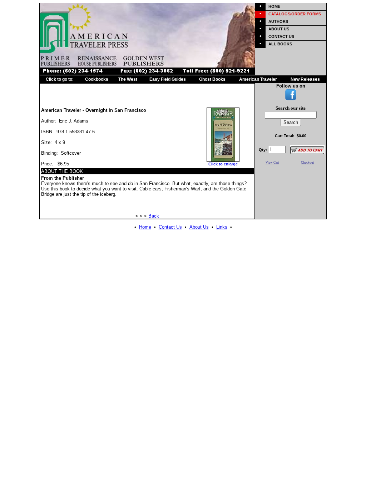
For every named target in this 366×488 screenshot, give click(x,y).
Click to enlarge (223, 164)
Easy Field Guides (167, 79)
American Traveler (258, 79)
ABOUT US (278, 29)
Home (145, 227)
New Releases (305, 79)
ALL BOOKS (280, 44)
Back (153, 216)
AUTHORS (278, 21)
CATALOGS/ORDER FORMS (294, 14)
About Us (199, 227)
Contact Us (170, 227)
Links (221, 227)
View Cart (272, 162)
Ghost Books (212, 79)
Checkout (307, 162)
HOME (274, 6)
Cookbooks (96, 79)
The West (127, 79)
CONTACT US (281, 36)
